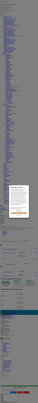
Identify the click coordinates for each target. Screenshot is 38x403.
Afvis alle (19, 215)
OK (19, 213)
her (21, 208)
